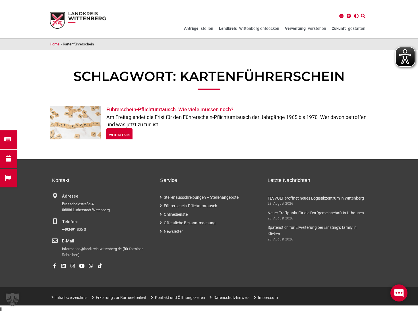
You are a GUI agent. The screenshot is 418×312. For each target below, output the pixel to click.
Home (54, 44)
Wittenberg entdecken (249, 28)
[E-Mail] (55, 241)
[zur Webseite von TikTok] (100, 265)
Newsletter (173, 231)
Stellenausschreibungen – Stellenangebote (201, 197)
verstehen (305, 28)
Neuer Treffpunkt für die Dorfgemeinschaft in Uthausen (316, 212)
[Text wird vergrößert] (349, 16)
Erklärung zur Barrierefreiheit (121, 297)
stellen (198, 28)
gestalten (348, 28)
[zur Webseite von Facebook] (54, 265)
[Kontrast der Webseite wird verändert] (356, 16)
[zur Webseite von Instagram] (72, 265)
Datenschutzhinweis (231, 297)
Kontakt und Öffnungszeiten (180, 297)
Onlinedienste (176, 214)
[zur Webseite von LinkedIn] (63, 265)
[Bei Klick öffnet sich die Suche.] (363, 16)
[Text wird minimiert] (341, 16)
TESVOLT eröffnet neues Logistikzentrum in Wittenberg (316, 198)
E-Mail (68, 241)
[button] (12, 299)
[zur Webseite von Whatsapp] (90, 265)
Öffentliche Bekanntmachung (190, 222)
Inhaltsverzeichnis (71, 297)
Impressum (268, 297)
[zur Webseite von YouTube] (81, 265)
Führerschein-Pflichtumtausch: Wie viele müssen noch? (169, 109)
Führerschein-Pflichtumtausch (190, 205)
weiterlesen (119, 135)
